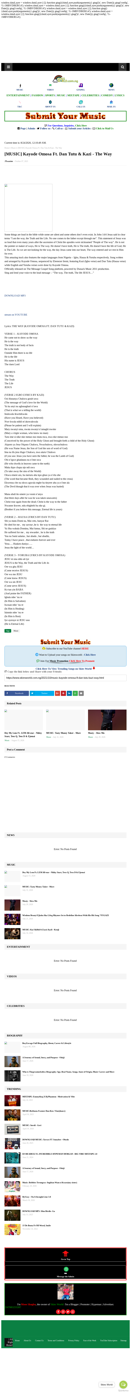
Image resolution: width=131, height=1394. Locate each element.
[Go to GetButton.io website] (123, 1391)
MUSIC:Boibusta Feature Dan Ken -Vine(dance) (43, 1111)
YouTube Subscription (108, 1340)
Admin (31, 128)
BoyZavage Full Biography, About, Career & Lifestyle (46, 1043)
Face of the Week (89, 1340)
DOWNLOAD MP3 (15, 295)
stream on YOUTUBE (15, 314)
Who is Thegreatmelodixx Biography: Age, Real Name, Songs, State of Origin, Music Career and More (68, 1072)
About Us (27, 1340)
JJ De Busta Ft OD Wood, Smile (36, 1225)
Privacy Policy (73, 1340)
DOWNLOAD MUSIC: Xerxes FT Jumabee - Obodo (45, 1139)
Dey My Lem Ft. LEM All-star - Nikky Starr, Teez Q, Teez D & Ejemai (23, 735)
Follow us (45, 128)
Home (6, 148)
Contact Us (39, 1340)
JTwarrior (9, 161)
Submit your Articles (79, 128)
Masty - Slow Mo (96, 733)
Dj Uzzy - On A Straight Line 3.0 (36, 1197)
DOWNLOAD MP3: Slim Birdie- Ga (38, 1211)
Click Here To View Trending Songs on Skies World (64, 668)
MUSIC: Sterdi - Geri (31, 1125)
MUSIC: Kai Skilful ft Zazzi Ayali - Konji (40, 929)
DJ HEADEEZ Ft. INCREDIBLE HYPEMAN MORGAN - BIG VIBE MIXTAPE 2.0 (59, 1154)
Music (13, 148)
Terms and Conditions (56, 1340)
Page (23, 128)
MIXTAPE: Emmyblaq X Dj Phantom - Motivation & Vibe (48, 1096)
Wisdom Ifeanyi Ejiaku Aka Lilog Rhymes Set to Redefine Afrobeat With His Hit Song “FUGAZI (65, 915)
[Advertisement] (65, 40)
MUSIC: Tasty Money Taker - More (63, 733)
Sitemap (123, 1340)
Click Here (90, 654)
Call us (59, 128)
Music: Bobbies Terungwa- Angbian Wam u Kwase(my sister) (49, 1182)
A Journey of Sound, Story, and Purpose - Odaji (43, 1057)
